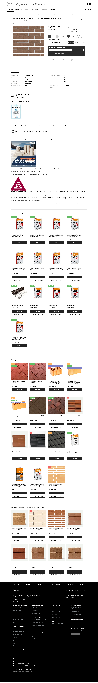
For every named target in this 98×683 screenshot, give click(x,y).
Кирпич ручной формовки (20, 605)
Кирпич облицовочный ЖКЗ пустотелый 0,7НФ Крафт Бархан (56, 529)
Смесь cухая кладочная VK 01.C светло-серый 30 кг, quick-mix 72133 (19, 235)
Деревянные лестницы (18, 651)
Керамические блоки (37, 617)
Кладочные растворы (17, 634)
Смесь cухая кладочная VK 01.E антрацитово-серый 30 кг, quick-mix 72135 (74, 235)
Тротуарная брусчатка (57, 607)
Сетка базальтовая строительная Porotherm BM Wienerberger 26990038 (19, 304)
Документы (25, 70)
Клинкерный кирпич (37, 605)
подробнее (19, 242)
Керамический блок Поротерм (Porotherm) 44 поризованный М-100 (55, 382)
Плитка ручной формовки (18, 619)
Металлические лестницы (18, 652)
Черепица (54, 621)
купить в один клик (19, 280)
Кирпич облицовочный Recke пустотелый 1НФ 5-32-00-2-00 (37, 451)
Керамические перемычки (38, 625)
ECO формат (15, 608)
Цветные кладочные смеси (19, 629)
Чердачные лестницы (18, 649)
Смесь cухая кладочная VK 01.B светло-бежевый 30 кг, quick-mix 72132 (37, 235)
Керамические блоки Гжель (38, 622)
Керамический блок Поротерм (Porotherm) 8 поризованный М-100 (73, 382)
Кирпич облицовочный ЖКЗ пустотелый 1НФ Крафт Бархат (56, 564)
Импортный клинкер (36, 608)
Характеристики (15, 70)
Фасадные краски (36, 638)
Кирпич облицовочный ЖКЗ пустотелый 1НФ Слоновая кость (37, 529)
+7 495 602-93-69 (53, 3)
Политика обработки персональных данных (22, 671)
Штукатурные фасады (38, 632)
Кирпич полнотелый (75, 623)
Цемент (14, 643)
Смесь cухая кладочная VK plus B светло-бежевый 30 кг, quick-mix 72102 (37, 485)
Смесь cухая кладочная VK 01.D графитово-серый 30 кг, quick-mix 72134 (56, 235)
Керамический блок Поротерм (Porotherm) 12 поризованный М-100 (18, 417)
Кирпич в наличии (17, 610)
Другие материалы (17, 645)
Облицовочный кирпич (77, 605)
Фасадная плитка (17, 615)
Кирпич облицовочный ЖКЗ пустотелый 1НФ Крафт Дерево (37, 564)
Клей (14, 640)
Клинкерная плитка (17, 617)
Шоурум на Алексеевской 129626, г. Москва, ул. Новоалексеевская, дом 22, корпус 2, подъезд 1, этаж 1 (27, 596)
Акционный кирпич (36, 613)
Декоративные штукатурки (38, 636)
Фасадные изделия (17, 622)
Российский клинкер (36, 607)
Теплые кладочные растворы (19, 631)
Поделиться (82, 19)
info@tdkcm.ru (18, 601)
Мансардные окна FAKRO (77, 628)
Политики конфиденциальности (57, 53)
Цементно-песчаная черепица (58, 623)
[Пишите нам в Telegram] (87, 4)
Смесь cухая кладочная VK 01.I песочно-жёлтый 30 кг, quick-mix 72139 (37, 269)
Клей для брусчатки (55, 617)
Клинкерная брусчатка (56, 609)
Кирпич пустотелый (75, 624)
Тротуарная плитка (55, 611)
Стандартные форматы (17, 607)
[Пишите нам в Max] (90, 4)
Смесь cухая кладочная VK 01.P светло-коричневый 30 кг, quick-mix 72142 (56, 269)
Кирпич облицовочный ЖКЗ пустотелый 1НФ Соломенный (56, 485)
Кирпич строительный (77, 619)
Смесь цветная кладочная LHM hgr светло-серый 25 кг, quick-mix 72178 (19, 485)
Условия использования (32, 673)
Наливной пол (16, 642)
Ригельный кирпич (56, 605)
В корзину (71, 42)
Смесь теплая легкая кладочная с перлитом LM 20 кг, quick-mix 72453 (74, 451)
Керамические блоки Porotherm (39, 619)
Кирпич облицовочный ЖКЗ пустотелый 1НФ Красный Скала (19, 564)
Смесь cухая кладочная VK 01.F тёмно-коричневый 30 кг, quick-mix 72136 (19, 269)
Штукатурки (15, 637)
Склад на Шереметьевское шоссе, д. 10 (74, 595)
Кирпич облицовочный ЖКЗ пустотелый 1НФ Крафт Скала (74, 564)
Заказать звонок (80, 42)
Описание (33, 70)
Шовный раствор (55, 614)
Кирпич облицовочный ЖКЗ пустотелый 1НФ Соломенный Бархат (19, 529)
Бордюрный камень (55, 612)
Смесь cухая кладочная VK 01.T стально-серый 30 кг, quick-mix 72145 (74, 269)
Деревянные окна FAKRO (76, 630)
